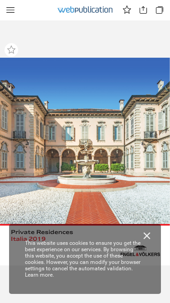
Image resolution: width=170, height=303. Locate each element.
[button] (10, 10)
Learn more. (39, 275)
